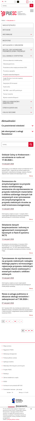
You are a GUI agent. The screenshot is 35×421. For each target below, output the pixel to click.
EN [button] (5, 1)
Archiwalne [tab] (7, 34)
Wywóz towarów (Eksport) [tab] (10, 97)
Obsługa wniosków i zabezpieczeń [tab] (11, 102)
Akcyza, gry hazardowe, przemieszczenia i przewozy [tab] (14, 50)
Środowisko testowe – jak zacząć (12, 389)
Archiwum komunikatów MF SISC (13, 385)
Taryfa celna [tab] (6, 87)
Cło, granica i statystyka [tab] (13, 56)
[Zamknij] (31, 408)
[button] (17, 126)
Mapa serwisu (7, 346)
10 (26, 330)
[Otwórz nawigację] (32, 10)
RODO (5, 381)
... (12, 321)
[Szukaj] (31, 5)
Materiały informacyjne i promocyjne (14, 366)
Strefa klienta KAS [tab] (10, 108)
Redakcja (6, 373)
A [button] (15, 2)
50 (32, 330)
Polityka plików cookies (10, 358)
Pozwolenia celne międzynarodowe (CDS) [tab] (15, 67)
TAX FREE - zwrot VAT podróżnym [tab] (12, 90)
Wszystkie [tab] (7, 40)
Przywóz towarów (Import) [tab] (11, 74)
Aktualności (10, 20)
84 (15, 321)
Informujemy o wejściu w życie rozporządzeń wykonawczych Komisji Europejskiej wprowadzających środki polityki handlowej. (16, 284)
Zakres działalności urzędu (10, 377)
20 (29, 330)
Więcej (31, 176)
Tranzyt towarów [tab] (8, 94)
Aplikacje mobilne (8, 362)
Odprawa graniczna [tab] (8, 64)
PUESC (3, 20)
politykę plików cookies (13, 419)
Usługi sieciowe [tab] (9, 112)
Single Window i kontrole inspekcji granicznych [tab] (13, 79)
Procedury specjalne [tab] (9, 71)
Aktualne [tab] (6, 30)
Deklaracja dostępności (10, 354)
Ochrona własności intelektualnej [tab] (12, 60)
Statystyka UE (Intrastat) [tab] (10, 83)
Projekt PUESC (7, 369)
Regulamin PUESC (8, 350)
